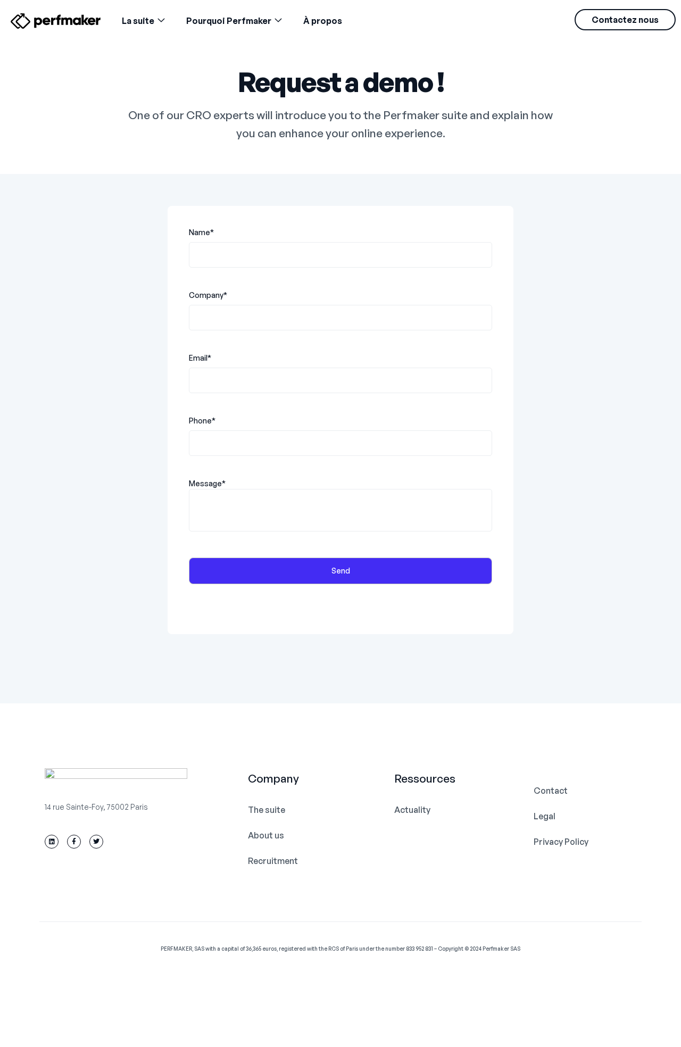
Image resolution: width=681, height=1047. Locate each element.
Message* (207, 483)
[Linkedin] (52, 842)
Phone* (202, 420)
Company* (208, 295)
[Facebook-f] (74, 842)
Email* (200, 357)
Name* (201, 232)
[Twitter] (96, 842)
